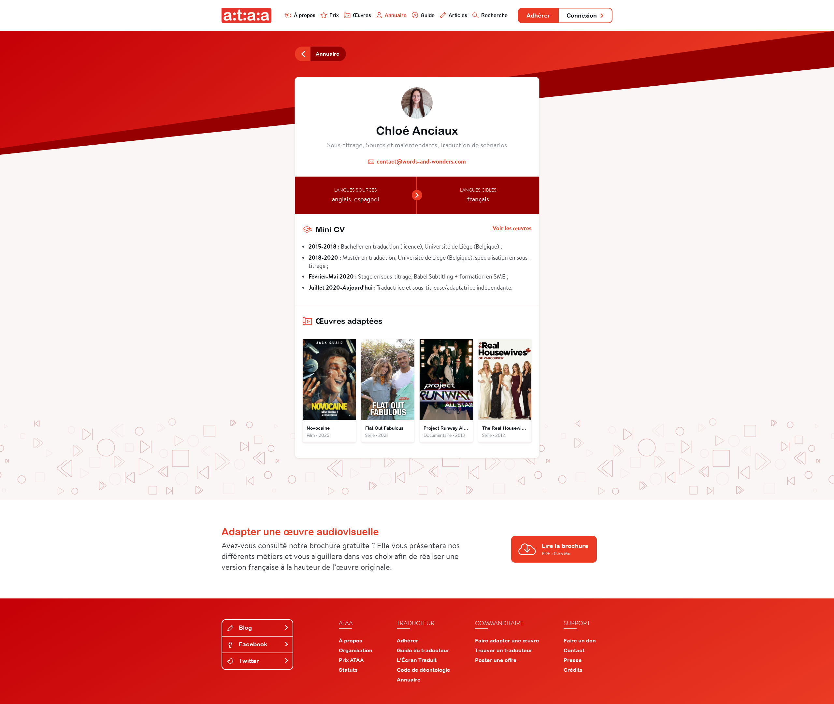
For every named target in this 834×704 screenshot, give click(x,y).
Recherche (494, 15)
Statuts (348, 670)
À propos (304, 15)
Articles (458, 15)
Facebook (252, 644)
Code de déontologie (423, 670)
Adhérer (538, 15)
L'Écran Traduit (417, 660)
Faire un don (580, 640)
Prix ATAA (351, 660)
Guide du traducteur (423, 650)
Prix (334, 15)
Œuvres (362, 15)
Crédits (573, 670)
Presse (573, 660)
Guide (428, 15)
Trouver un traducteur (503, 650)
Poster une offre (496, 660)
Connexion (582, 15)
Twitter (248, 660)
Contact (574, 650)
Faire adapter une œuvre (507, 640)
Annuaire (396, 15)
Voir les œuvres (512, 228)
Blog (244, 627)
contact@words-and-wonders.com (421, 161)
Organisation (355, 650)
